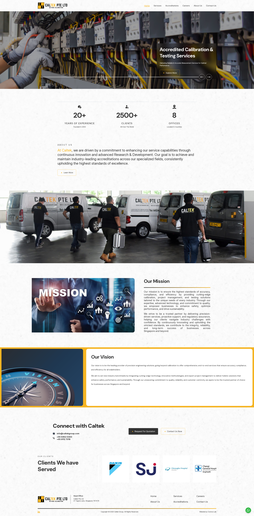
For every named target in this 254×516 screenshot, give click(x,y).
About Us (198, 5)
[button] (202, 49)
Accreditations (172, 5)
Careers (186, 5)
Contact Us (211, 5)
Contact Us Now (174, 403)
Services (157, 5)
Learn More (68, 144)
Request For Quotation (145, 403)
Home (147, 5)
